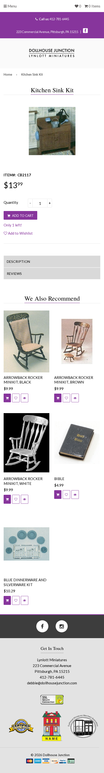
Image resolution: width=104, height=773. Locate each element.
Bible (59, 478)
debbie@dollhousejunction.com (52, 683)
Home (8, 74)
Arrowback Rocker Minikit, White (23, 481)
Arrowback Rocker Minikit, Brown (73, 379)
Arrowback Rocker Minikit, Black (23, 379)
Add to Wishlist (20, 233)
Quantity (11, 202)
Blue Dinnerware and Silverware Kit (25, 582)
